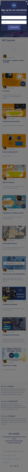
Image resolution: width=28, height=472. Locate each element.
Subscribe (14, 27)
